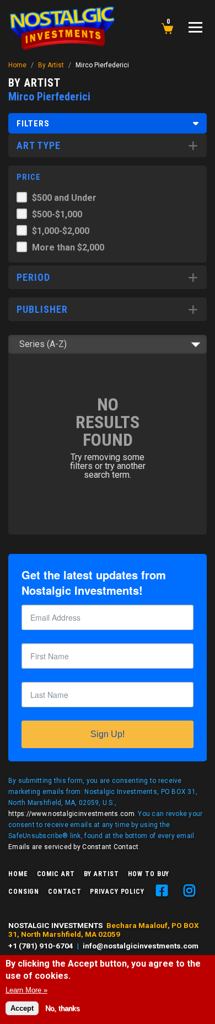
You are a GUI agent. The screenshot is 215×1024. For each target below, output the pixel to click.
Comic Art (56, 874)
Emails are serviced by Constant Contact (73, 847)
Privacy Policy (117, 891)
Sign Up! (107, 734)
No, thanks (62, 1008)
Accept (22, 1008)
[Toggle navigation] (195, 27)
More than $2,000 (68, 247)
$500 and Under (64, 198)
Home (17, 65)
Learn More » (26, 990)
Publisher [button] (42, 309)
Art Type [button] (39, 145)
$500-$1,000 (57, 214)
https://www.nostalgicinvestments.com (71, 814)
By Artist (51, 65)
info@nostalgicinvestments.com (140, 945)
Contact (64, 891)
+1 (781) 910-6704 (40, 945)
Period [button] (33, 277)
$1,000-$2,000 (60, 231)
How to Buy (149, 874)
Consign (23, 891)
